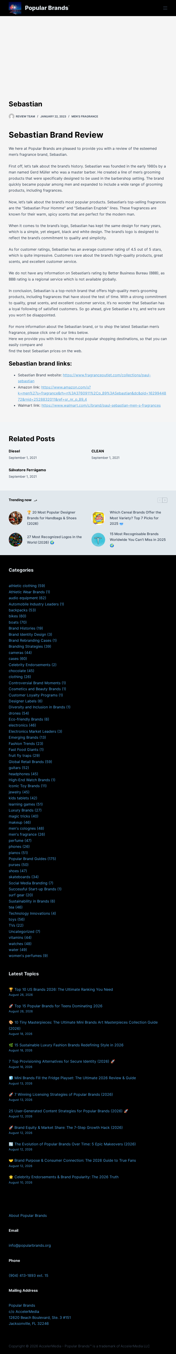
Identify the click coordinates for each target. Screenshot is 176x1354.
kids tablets (19, 798)
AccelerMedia (50, 1346)
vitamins (16, 937)
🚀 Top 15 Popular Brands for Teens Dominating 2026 (55, 1006)
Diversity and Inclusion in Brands (37, 707)
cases (14, 658)
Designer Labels (22, 701)
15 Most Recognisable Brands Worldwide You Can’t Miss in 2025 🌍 (138, 540)
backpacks (18, 610)
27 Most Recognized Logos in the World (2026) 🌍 (54, 540)
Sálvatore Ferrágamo (27, 470)
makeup (15, 822)
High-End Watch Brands (29, 780)
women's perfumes (25, 955)
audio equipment (23, 598)
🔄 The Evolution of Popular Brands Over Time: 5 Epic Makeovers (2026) (72, 1144)
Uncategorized (21, 931)
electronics (18, 725)
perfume (16, 840)
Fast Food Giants (23, 749)
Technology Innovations (29, 913)
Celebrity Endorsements (29, 664)
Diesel (14, 451)
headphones (19, 774)
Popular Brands (46, 7)
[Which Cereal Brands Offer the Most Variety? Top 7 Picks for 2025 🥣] (98, 518)
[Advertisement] (88, 50)
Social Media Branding (28, 883)
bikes (13, 616)
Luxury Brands (21, 810)
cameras (16, 652)
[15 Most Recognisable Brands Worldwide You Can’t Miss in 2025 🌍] (98, 540)
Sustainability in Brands (29, 901)
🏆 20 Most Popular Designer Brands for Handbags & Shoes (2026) (52, 518)
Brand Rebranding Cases (30, 640)
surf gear (17, 895)
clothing (16, 676)
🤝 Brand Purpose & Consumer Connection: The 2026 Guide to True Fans (72, 1160)
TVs (12, 925)
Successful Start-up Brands (32, 889)
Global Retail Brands (26, 761)
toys (12, 919)
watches (16, 943)
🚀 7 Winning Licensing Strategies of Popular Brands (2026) (61, 1094)
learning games (22, 804)
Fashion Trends (22, 743)
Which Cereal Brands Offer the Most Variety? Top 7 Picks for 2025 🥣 (135, 518)
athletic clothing (23, 585)
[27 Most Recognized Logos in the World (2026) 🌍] (15, 540)
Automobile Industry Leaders (34, 604)
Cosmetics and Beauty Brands (35, 689)
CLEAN (97, 451)
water (14, 949)
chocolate (17, 670)
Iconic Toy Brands (24, 785)
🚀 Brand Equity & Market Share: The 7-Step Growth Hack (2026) (66, 1127)
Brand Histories (22, 628)
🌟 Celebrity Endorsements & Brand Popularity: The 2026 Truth (63, 1177)
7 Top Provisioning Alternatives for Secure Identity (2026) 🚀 (62, 1061)
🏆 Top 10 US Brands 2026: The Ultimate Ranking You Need (61, 989)
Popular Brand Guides (27, 858)
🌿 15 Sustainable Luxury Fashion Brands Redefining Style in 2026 (66, 1045)
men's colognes (22, 828)
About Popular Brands (28, 1215)
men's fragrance (85, 116)
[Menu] (165, 8)
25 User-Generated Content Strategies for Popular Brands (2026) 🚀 (68, 1111)
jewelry (15, 792)
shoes (14, 871)
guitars (15, 767)
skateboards (19, 876)
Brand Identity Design (27, 634)
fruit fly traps (20, 755)
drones (15, 713)
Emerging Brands (23, 737)
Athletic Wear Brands (27, 592)
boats (14, 622)
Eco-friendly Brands (26, 719)
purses (14, 864)
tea (11, 907)
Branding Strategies (26, 646)
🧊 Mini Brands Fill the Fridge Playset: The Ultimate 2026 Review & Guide (72, 1078)
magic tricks (19, 816)
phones (15, 846)
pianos (14, 852)
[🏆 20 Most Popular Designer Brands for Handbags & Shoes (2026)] (15, 518)
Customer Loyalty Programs (33, 695)
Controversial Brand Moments (34, 683)
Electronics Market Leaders (32, 731)
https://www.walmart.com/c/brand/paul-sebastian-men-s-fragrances (101, 405)
